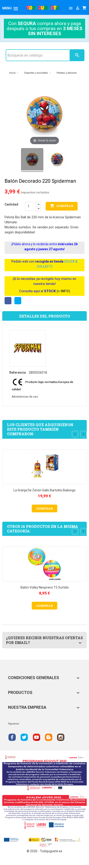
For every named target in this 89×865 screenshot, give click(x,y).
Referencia (17, 372)
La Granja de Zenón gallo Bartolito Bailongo (44, 490)
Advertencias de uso (25, 396)
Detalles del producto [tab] (44, 316)
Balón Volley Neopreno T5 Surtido (45, 587)
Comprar (61, 205)
